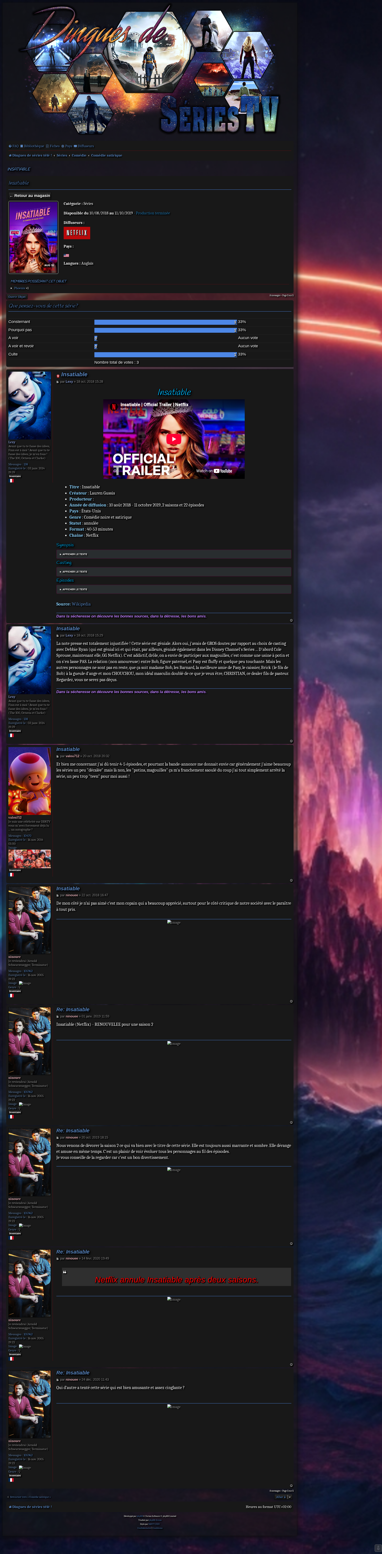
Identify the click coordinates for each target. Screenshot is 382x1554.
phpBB (140, 1516)
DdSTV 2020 (154, 1524)
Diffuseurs (86, 146)
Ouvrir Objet (17, 297)
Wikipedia (81, 604)
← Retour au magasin (29, 195)
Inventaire (15, 476)
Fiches (55, 146)
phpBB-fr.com (155, 1520)
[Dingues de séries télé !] (150, 71)
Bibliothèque (34, 146)
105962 (28, 971)
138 (26, 464)
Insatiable (18, 169)
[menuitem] (13, 146)
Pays (68, 146)
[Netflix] (77, 233)
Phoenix (19, 288)
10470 (27, 836)
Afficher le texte (75, 554)
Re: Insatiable (73, 1009)
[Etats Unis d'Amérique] (66, 255)
